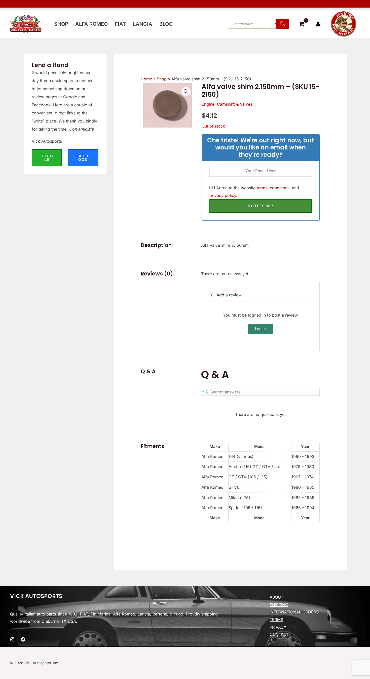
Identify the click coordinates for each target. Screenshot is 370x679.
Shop (61, 24)
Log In (260, 328)
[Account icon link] (318, 23)
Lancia (142, 24)
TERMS (276, 619)
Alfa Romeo (91, 24)
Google (47, 158)
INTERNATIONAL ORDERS (294, 611)
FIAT (120, 24)
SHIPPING (279, 604)
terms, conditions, (274, 187)
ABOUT (276, 597)
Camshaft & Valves (234, 104)
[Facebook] (23, 639)
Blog (166, 24)
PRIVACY (278, 627)
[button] (186, 91)
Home (146, 78)
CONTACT (279, 634)
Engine (208, 104)
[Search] (282, 24)
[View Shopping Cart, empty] (302, 25)
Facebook (83, 158)
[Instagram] (12, 639)
